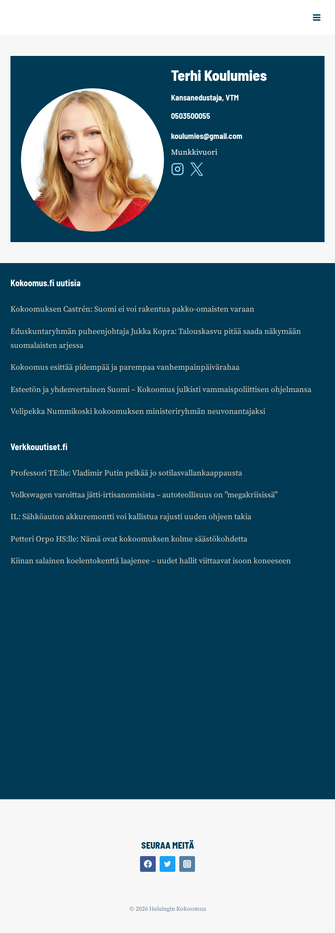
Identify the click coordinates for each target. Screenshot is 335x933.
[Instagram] (187, 864)
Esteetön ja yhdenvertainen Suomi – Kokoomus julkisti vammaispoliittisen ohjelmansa (160, 390)
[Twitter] (167, 864)
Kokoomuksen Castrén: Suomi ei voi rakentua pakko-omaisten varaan (132, 309)
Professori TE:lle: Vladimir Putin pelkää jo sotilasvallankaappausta (126, 473)
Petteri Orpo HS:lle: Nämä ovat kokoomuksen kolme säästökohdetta (128, 539)
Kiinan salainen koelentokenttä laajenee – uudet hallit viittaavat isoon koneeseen (150, 561)
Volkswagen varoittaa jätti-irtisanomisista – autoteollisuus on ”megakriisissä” (143, 495)
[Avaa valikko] (316, 17)
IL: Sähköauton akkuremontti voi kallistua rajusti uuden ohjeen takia (130, 517)
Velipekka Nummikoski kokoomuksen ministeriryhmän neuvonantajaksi (137, 411)
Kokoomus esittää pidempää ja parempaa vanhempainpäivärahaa (124, 367)
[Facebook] (148, 864)
